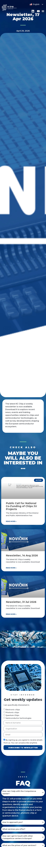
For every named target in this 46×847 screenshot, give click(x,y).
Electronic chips (13, 710)
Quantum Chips (12, 715)
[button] (43, 11)
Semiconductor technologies (18, 718)
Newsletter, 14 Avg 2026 (22, 555)
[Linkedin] (33, 11)
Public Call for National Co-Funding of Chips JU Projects (21, 506)
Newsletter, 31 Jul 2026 (21, 601)
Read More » (11, 521)
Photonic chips (12, 712)
